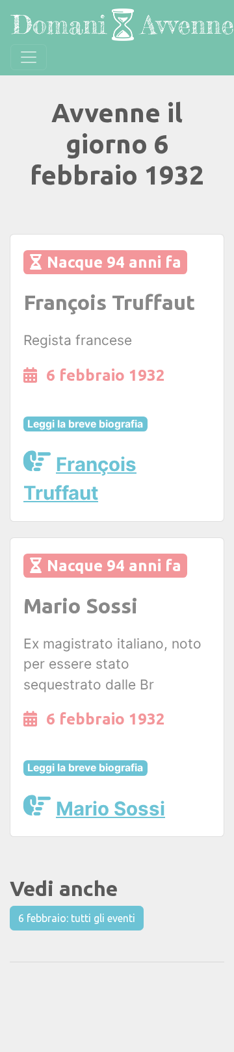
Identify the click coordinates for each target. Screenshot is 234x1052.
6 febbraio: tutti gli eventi (76, 918)
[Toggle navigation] (28, 57)
